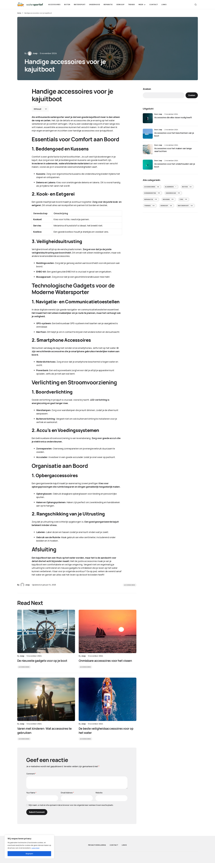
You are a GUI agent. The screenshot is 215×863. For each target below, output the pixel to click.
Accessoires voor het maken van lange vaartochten (173, 150)
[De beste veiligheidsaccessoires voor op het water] (107, 699)
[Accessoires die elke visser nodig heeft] (148, 118)
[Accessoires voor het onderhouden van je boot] (148, 165)
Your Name (31, 792)
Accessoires (129, 585)
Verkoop (166, 206)
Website (98, 792)
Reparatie (150, 199)
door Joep (158, 114)
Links (124, 845)
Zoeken (147, 88)
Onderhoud (173, 193)
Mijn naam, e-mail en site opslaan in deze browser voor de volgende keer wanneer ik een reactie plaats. (71, 805)
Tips (183, 199)
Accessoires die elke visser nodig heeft (173, 117)
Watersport (185, 206)
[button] (195, 4)
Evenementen (152, 193)
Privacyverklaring (97, 845)
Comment (31, 773)
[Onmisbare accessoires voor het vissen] (107, 631)
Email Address (67, 792)
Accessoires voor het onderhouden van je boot (174, 165)
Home (19, 13)
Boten (187, 187)
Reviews (168, 199)
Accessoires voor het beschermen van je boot (174, 134)
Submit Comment (37, 812)
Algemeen (170, 187)
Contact (114, 845)
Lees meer (35, 848)
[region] (29, 846)
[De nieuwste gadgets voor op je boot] (46, 631)
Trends (149, 206)
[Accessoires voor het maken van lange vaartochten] (148, 149)
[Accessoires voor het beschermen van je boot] (148, 134)
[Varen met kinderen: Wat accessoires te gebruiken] (46, 699)
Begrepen (29, 853)
